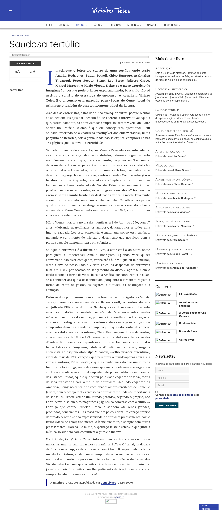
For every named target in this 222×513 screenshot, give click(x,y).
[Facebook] (174, 10)
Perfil (49, 25)
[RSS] (193, 10)
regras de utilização (182, 394)
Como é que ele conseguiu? (174, 130)
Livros (80, 25)
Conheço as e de (177, 396)
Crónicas (64, 25)
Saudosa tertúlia (167, 109)
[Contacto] (187, 10)
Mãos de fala (164, 165)
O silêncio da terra (168, 263)
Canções (152, 25)
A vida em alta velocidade (172, 207)
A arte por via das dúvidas (173, 179)
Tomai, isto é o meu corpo (173, 221)
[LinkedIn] (181, 10)
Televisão (114, 25)
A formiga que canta (169, 151)
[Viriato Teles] (111, 10)
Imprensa (133, 25)
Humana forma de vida (170, 193)
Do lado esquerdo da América (176, 235)
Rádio (97, 25)
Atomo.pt (119, 497)
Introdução (163, 68)
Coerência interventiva (171, 89)
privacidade (162, 398)
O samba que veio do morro (174, 249)
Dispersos (171, 25)
